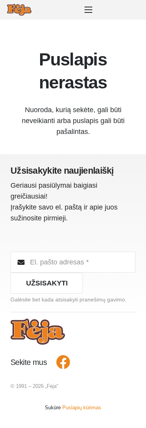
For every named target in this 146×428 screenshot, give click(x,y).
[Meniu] (90, 9)
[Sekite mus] (59, 362)
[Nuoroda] (19, 10)
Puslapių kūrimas (81, 407)
